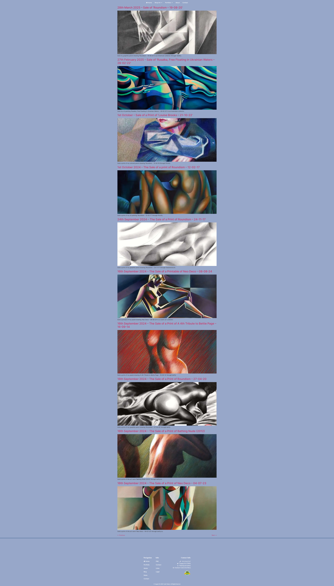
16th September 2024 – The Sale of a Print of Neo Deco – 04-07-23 (161, 483)
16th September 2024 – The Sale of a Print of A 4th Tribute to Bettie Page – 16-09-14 (166, 325)
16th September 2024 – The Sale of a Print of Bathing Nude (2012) (161, 431)
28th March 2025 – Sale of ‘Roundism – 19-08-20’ (150, 7)
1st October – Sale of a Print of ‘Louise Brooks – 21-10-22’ (155, 115)
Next (214, 535)
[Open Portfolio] (172, 3)
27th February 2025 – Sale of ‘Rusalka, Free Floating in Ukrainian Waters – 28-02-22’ (166, 61)
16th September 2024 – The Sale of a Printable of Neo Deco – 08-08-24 (164, 271)
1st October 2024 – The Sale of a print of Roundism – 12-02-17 (158, 167)
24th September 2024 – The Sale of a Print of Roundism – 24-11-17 (161, 219)
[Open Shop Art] (161, 3)
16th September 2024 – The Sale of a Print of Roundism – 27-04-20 (161, 379)
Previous (121, 535)
